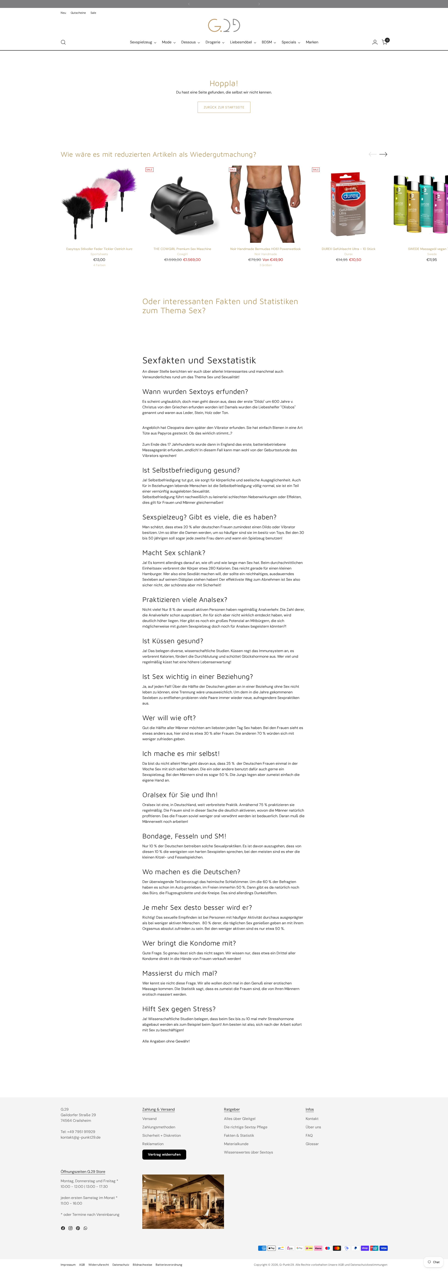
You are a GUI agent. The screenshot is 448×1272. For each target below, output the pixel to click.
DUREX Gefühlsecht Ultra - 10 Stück (348, 249)
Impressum (68, 1265)
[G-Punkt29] (224, 25)
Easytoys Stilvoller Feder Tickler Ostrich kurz (99, 249)
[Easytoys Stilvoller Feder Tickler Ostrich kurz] (99, 204)
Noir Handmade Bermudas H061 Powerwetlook (265, 249)
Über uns (313, 1127)
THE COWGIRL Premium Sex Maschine (182, 249)
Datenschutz (120, 1265)
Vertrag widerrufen (164, 1154)
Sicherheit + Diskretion (161, 1135)
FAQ (309, 1135)
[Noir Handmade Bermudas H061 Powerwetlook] (265, 204)
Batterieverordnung (169, 1265)
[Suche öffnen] (63, 42)
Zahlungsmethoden (158, 1127)
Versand (149, 1118)
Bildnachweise (142, 1265)
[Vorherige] (189, 4)
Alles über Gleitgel (240, 1118)
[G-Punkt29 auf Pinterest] (78, 1229)
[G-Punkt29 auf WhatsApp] (86, 1229)
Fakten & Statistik (239, 1135)
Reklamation (153, 1143)
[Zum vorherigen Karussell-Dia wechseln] (373, 154)
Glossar (312, 1143)
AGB (82, 1265)
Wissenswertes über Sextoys (248, 1152)
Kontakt (312, 1118)
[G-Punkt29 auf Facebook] (63, 1229)
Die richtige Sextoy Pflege (245, 1127)
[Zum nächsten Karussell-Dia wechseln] (383, 154)
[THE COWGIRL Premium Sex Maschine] (182, 204)
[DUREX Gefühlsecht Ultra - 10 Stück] (348, 204)
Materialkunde (236, 1143)
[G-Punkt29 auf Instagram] (71, 1229)
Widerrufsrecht (98, 1265)
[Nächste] (259, 4)
